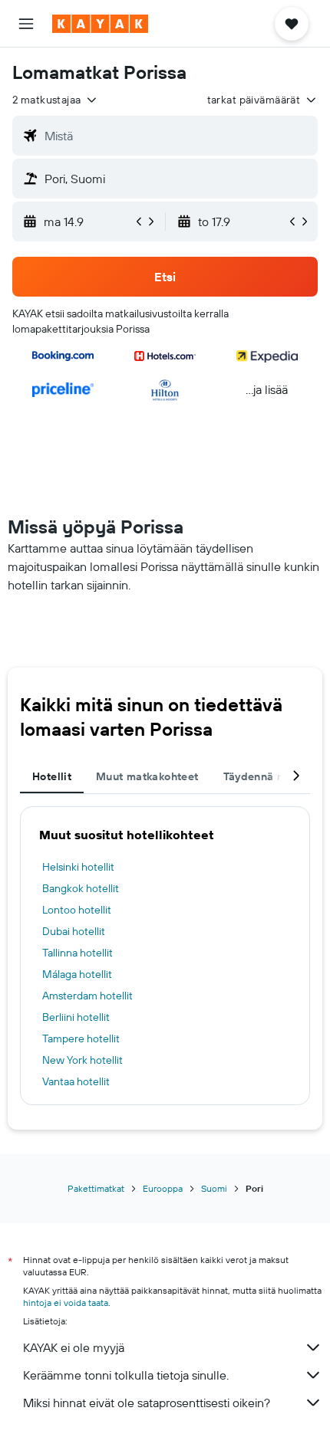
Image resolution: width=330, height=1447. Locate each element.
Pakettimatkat (96, 1188)
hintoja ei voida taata (65, 1302)
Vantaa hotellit (76, 1081)
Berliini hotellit (76, 1017)
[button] (26, 24)
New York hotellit (82, 1060)
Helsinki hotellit (78, 867)
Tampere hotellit (81, 1038)
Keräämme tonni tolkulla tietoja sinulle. (126, 1375)
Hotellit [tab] (51, 776)
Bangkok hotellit (80, 888)
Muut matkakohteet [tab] (147, 776)
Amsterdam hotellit (87, 995)
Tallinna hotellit (77, 953)
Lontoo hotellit (76, 910)
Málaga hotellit (77, 974)
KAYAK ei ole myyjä (73, 1347)
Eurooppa (163, 1188)
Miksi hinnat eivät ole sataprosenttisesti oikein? (146, 1402)
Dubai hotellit (73, 931)
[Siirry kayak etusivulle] (100, 24)
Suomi (214, 1188)
